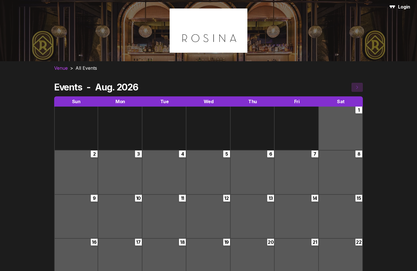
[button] (357, 87)
